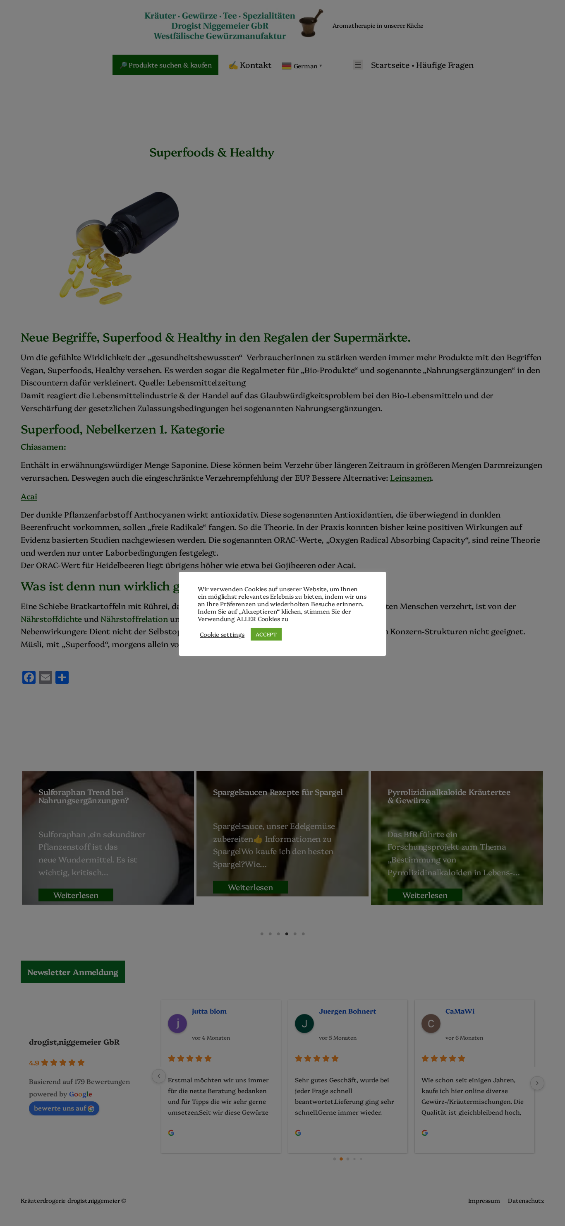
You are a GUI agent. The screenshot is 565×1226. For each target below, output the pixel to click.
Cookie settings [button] (222, 634)
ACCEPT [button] (266, 634)
